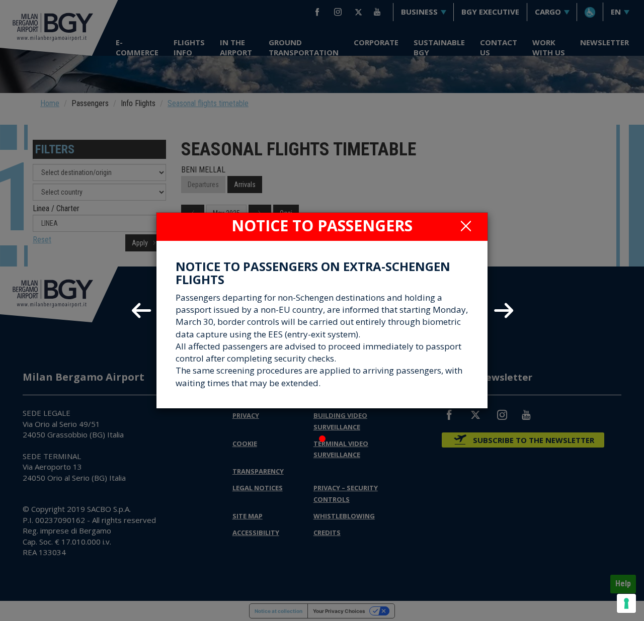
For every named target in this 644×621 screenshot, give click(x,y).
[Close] (466, 226)
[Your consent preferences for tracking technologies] (626, 603)
